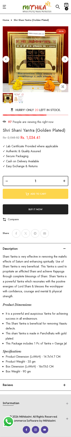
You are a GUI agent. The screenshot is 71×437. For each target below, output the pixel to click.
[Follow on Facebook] (26, 429)
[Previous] (6, 59)
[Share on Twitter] (25, 233)
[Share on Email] (44, 233)
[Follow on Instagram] (35, 429)
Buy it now (35, 209)
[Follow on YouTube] (44, 429)
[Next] (65, 59)
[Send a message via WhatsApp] (8, 421)
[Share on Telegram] (35, 233)
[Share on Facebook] (16, 233)
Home (6, 20)
